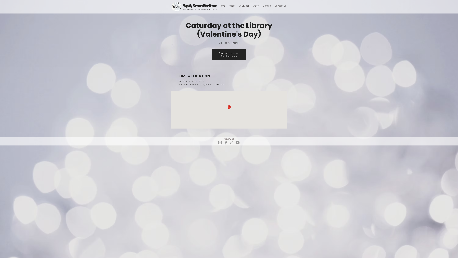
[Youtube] (237, 142)
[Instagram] (220, 142)
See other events (229, 56)
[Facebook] (226, 142)
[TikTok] (231, 142)
